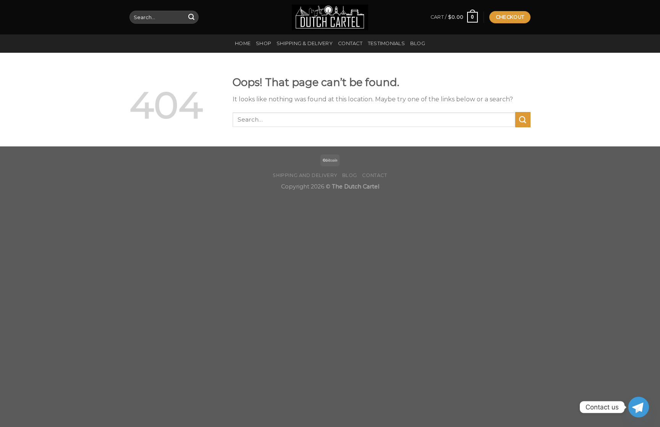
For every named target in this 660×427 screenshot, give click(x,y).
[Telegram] (638, 407)
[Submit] (191, 17)
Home (243, 43)
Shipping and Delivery (305, 175)
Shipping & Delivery (305, 43)
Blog (417, 43)
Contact (350, 43)
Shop (263, 43)
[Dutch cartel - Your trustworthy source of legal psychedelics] (330, 17)
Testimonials (386, 43)
